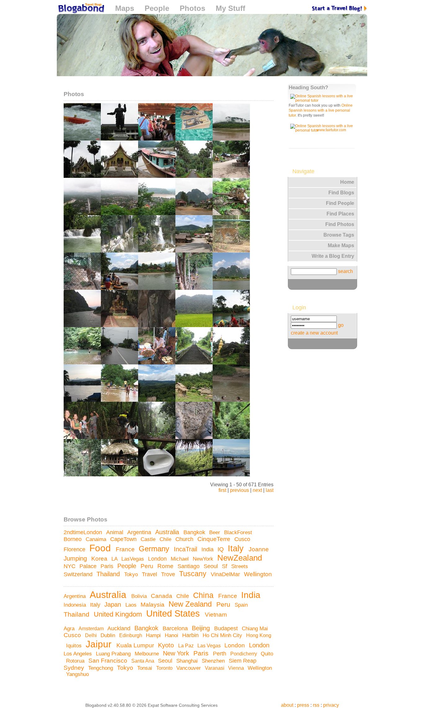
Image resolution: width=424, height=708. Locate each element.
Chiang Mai (255, 629)
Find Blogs (341, 192)
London (158, 558)
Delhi (91, 635)
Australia (168, 532)
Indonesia (76, 605)
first (222, 490)
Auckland (119, 628)
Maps (124, 8)
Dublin (109, 635)
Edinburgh (131, 635)
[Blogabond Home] (81, 9)
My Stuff (230, 8)
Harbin (191, 635)
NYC (70, 566)
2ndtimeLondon (84, 532)
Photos (192, 8)
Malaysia (153, 604)
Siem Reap (243, 661)
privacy (331, 705)
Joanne (259, 549)
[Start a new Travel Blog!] (339, 8)
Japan (113, 604)
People (157, 8)
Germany (155, 548)
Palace (88, 566)
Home (347, 182)
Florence (75, 549)
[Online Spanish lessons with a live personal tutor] (323, 100)
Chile (166, 539)
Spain (242, 605)
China (204, 595)
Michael (180, 559)
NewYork (204, 559)
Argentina (140, 532)
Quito (267, 654)
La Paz (186, 645)
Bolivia (139, 596)
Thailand (109, 574)
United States (174, 613)
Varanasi (215, 668)
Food (101, 548)
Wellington (258, 574)
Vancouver (189, 668)
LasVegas (133, 559)
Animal (115, 532)
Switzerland (79, 574)
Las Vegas (209, 645)
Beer (215, 532)
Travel (150, 574)
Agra (70, 629)
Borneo (73, 539)
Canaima (97, 539)
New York (177, 653)
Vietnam (216, 614)
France (126, 549)
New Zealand (191, 604)
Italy (237, 548)
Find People (340, 203)
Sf (225, 566)
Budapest (226, 628)
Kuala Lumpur (136, 645)
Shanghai (187, 661)
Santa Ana (143, 661)
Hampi (154, 635)
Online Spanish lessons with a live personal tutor (321, 110)
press (303, 705)
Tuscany (193, 574)
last (269, 490)
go (341, 325)
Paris (108, 566)
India (208, 549)
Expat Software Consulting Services (183, 705)
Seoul (211, 566)
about (287, 705)
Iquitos (74, 645)
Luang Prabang (114, 654)
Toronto (165, 668)
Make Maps (341, 245)
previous (239, 490)
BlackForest (239, 532)
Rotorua (76, 661)
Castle (149, 539)
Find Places (340, 213)
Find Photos (339, 224)
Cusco (243, 539)
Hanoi (172, 635)
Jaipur (100, 644)
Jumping (76, 558)
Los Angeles (78, 654)
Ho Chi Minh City (223, 635)
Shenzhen (214, 661)
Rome (166, 566)
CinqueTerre (214, 539)
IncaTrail (186, 549)
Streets (240, 566)
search (345, 271)
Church (185, 539)
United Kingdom (119, 614)
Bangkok (195, 532)
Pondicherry (244, 653)
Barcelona (176, 628)
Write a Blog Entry (333, 256)
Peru (148, 566)
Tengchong (101, 668)
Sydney (75, 667)
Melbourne (147, 653)
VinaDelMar (226, 574)
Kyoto (167, 645)
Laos (131, 605)
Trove (169, 574)
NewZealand (240, 557)
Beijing (202, 628)
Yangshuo (78, 674)
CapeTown (124, 539)
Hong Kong (258, 635)
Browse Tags (338, 235)
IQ (221, 549)
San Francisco (108, 660)
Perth (220, 653)
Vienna (236, 668)
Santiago (189, 566)
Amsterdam (92, 628)
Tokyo (131, 574)
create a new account (314, 332)
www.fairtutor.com (331, 130)
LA (115, 559)
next (257, 490)
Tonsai (145, 668)
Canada (162, 595)
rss (316, 705)
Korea (100, 558)
